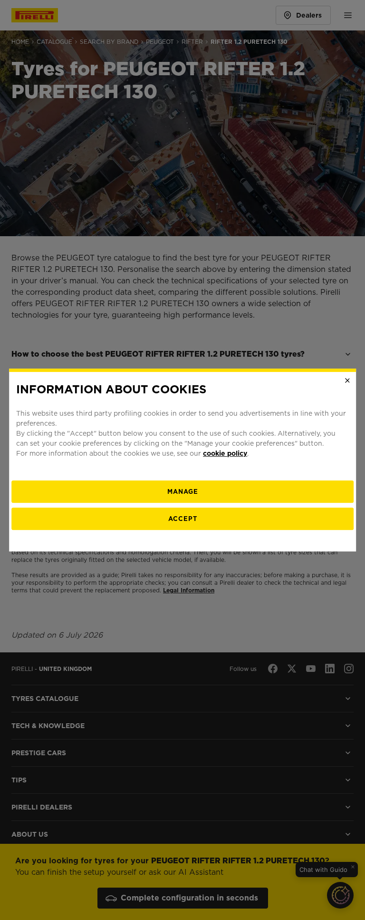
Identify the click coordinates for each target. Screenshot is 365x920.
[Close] (347, 380)
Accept (182, 518)
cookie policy (225, 453)
